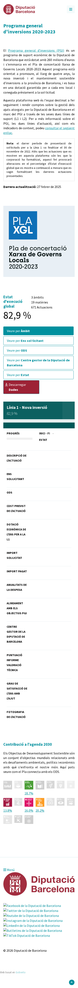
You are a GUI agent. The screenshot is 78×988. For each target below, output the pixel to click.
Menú (10, 870)
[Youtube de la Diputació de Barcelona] (31, 916)
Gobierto (21, 972)
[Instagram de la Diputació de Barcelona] (33, 921)
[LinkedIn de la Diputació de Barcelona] (31, 925)
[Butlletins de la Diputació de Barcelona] (32, 930)
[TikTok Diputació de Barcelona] (26, 935)
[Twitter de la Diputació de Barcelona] (30, 911)
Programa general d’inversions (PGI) (36, 50)
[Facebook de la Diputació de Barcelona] (32, 906)
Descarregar (17, 387)
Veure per (18, 331)
